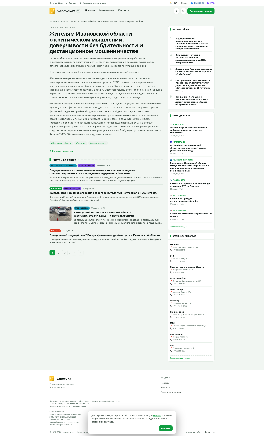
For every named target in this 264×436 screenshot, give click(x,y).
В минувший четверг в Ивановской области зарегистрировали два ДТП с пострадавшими (104, 214)
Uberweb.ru (209, 432)
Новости (90, 10)
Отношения (56, 188)
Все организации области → (181, 358)
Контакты (123, 10)
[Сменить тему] (176, 11)
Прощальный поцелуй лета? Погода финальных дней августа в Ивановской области (105, 235)
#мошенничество (98, 143)
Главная (53, 21)
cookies (157, 415)
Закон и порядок (86, 166)
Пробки (184, 3)
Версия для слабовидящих (94, 3)
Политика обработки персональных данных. (69, 406)
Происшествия (82, 208)
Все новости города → (178, 227)
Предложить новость (171, 392)
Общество (55, 231)
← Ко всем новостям (61, 151)
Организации (106, 10)
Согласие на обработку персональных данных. (70, 403)
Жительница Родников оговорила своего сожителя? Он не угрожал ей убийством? (103, 192)
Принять (165, 428)
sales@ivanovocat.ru (64, 424)
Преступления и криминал (63, 166)
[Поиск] (183, 11)
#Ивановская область (61, 143)
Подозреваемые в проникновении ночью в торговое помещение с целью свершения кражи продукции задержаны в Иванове (92, 171)
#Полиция (80, 143)
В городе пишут (181, 115)
